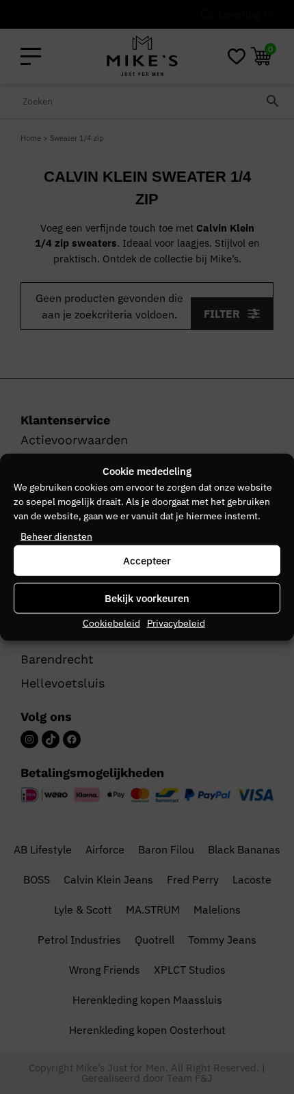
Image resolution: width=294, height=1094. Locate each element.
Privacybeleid (176, 623)
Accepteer (147, 559)
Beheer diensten (56, 536)
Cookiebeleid (111, 623)
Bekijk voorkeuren (147, 597)
